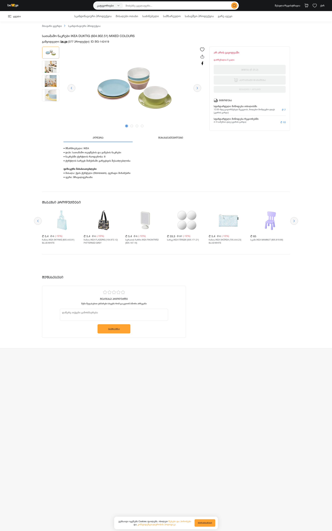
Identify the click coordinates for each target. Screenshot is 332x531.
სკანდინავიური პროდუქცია (83, 26)
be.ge (64, 41)
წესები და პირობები (179, 521)
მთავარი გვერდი (52, 26)
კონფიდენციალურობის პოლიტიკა (156, 524)
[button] (126, 126)
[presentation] (71, 88)
